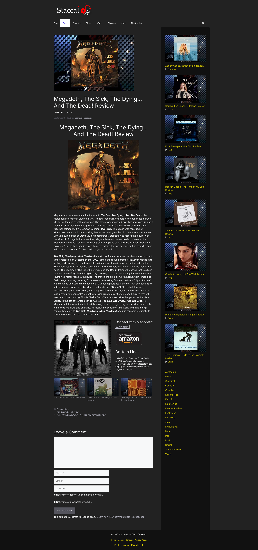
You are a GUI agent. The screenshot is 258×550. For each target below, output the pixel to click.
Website (122, 327)
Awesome (170, 372)
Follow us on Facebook (129, 545)
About (120, 540)
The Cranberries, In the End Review (69, 397)
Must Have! (171, 426)
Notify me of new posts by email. (74, 502)
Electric (60, 409)
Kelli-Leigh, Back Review (68, 412)
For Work (170, 417)
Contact (129, 540)
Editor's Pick (171, 394)
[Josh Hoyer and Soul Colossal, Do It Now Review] (136, 387)
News (168, 431)
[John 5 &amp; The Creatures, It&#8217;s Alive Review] (103, 387)
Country (77, 23)
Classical (112, 23)
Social (168, 445)
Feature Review (173, 408)
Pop (56, 23)
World (99, 23)
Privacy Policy (141, 540)
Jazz (123, 23)
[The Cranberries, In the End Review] (69, 387)
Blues (88, 23)
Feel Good (170, 413)
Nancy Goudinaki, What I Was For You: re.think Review (81, 415)
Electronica (136, 23)
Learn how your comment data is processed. (121, 517)
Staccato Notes (173, 449)
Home (113, 540)
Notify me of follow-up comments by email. (79, 494)
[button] (203, 23)
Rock (65, 23)
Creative (169, 390)
